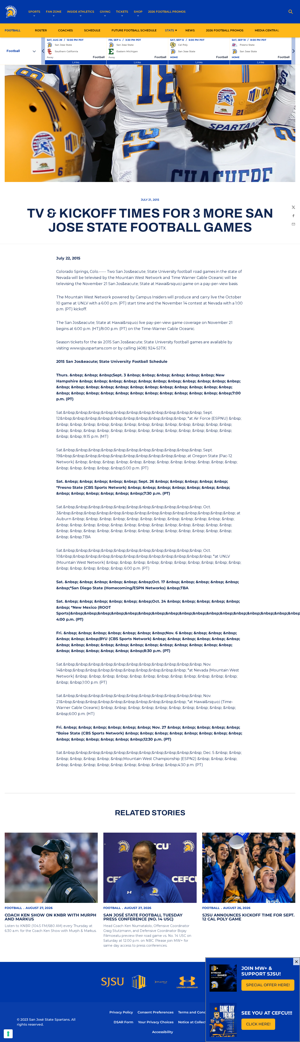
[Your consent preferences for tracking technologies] (8, 1033)
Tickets (122, 11)
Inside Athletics (80, 11)
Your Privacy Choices (155, 1022)
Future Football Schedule (134, 30)
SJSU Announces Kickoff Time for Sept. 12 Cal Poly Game (248, 917)
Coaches (65, 30)
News (190, 30)
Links (75, 62)
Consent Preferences (155, 1012)
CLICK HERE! (260, 1025)
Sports (34, 11)
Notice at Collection (195, 1022)
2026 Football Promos (167, 11)
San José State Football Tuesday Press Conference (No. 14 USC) (142, 917)
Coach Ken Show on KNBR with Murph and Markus (50, 917)
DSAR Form (123, 1022)
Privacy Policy (121, 1012)
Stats (169, 30)
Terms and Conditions (197, 1012)
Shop (138, 11)
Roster (41, 30)
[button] (43, 51)
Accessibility (162, 1032)
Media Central (267, 30)
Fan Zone (53, 11)
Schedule (92, 30)
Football (13, 908)
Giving (105, 11)
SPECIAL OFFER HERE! (270, 986)
